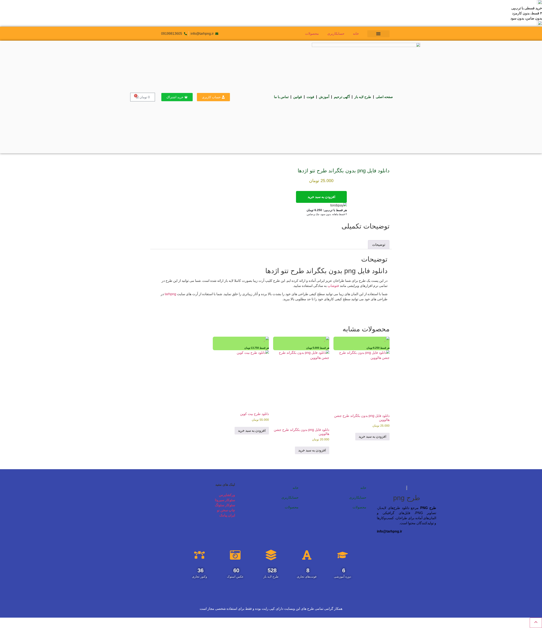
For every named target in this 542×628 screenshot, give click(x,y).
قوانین (297, 97)
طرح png (406, 498)
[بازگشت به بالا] (536, 623)
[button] (378, 33)
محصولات (312, 33)
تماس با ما (281, 97)
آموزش (324, 97)
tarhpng (170, 294)
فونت (310, 97)
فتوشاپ (333, 286)
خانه (356, 33)
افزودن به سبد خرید (321, 197)
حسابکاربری (335, 33)
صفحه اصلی (384, 97)
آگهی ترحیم (342, 97)
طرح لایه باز (362, 97)
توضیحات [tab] (378, 244)
